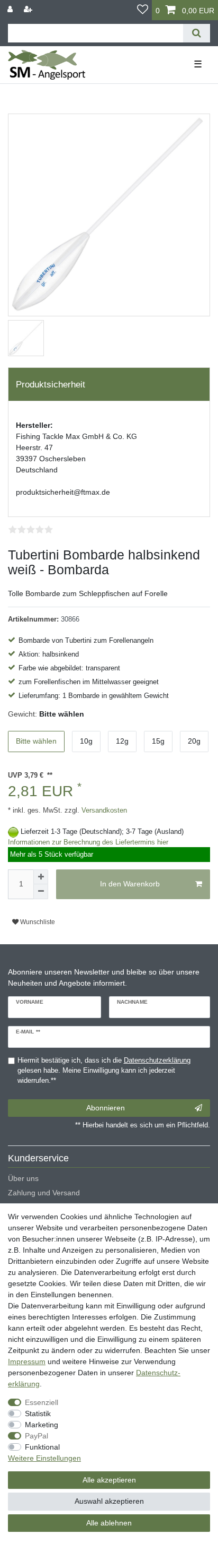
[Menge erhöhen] (40, 876)
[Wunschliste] (142, 10)
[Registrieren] (29, 9)
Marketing (41, 1424)
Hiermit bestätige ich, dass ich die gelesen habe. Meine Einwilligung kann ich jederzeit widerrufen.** (103, 1070)
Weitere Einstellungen (44, 1458)
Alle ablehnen (109, 1523)
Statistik (38, 1413)
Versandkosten (103, 810)
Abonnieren (105, 1108)
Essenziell (41, 1402)
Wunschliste (37, 922)
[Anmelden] (11, 9)
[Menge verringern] (40, 891)
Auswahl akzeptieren (109, 1501)
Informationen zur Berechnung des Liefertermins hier (88, 842)
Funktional (42, 1447)
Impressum (27, 1361)
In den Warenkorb (130, 884)
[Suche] (196, 33)
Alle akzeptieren (109, 1480)
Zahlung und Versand (44, 1192)
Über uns (23, 1178)
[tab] (109, 384)
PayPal (36, 1436)
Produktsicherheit (50, 385)
